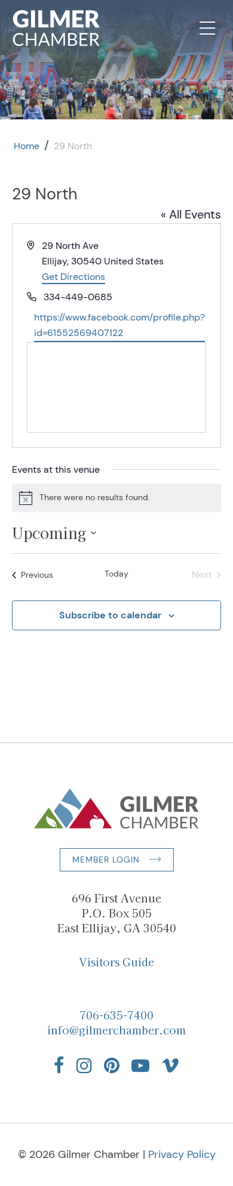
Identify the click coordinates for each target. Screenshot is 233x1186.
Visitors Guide (116, 961)
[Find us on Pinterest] (111, 1065)
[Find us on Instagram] (84, 1065)
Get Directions (73, 276)
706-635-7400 (116, 1014)
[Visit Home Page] (56, 28)
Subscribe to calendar (110, 615)
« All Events (191, 214)
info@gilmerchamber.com (116, 1029)
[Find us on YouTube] (140, 1065)
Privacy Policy (182, 1154)
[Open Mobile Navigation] (207, 28)
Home (26, 146)
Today (116, 573)
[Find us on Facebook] (59, 1065)
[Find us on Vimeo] (170, 1065)
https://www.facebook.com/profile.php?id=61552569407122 (119, 325)
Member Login (106, 859)
